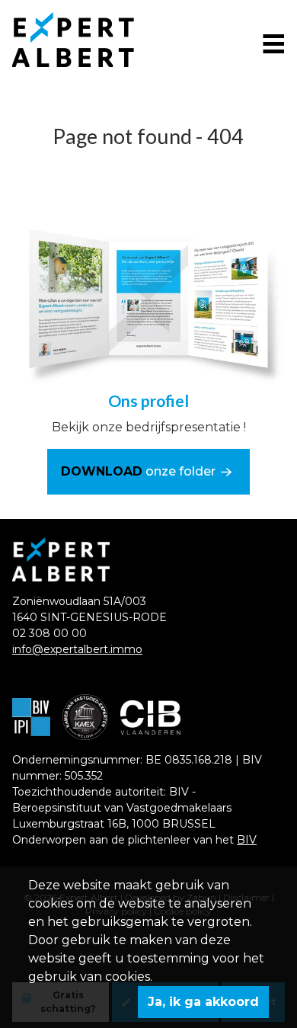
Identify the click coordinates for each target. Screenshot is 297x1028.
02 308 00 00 (49, 633)
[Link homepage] (85, 39)
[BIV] (31, 717)
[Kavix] (85, 717)
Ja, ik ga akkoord (203, 1001)
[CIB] (150, 717)
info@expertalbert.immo (77, 649)
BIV (247, 840)
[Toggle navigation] (272, 42)
